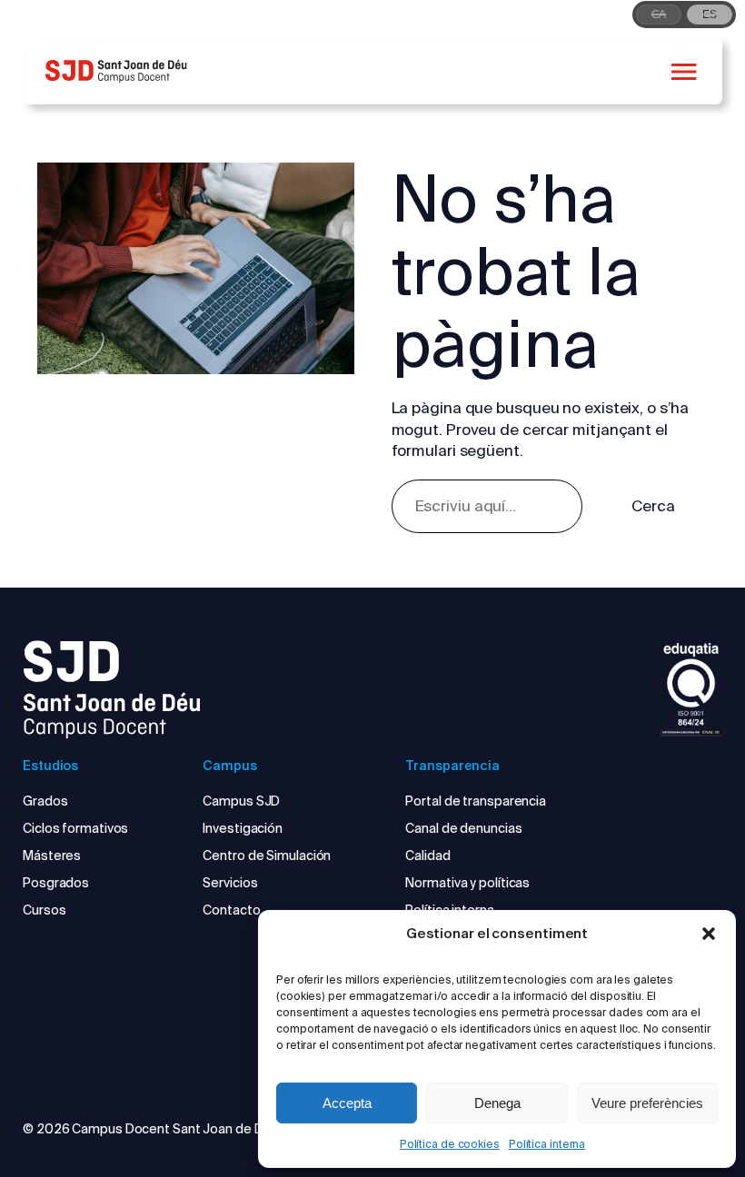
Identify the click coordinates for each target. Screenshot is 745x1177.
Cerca (653, 506)
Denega (497, 1103)
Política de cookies (450, 1144)
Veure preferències (647, 1103)
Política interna (547, 1144)
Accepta (347, 1103)
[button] (709, 934)
